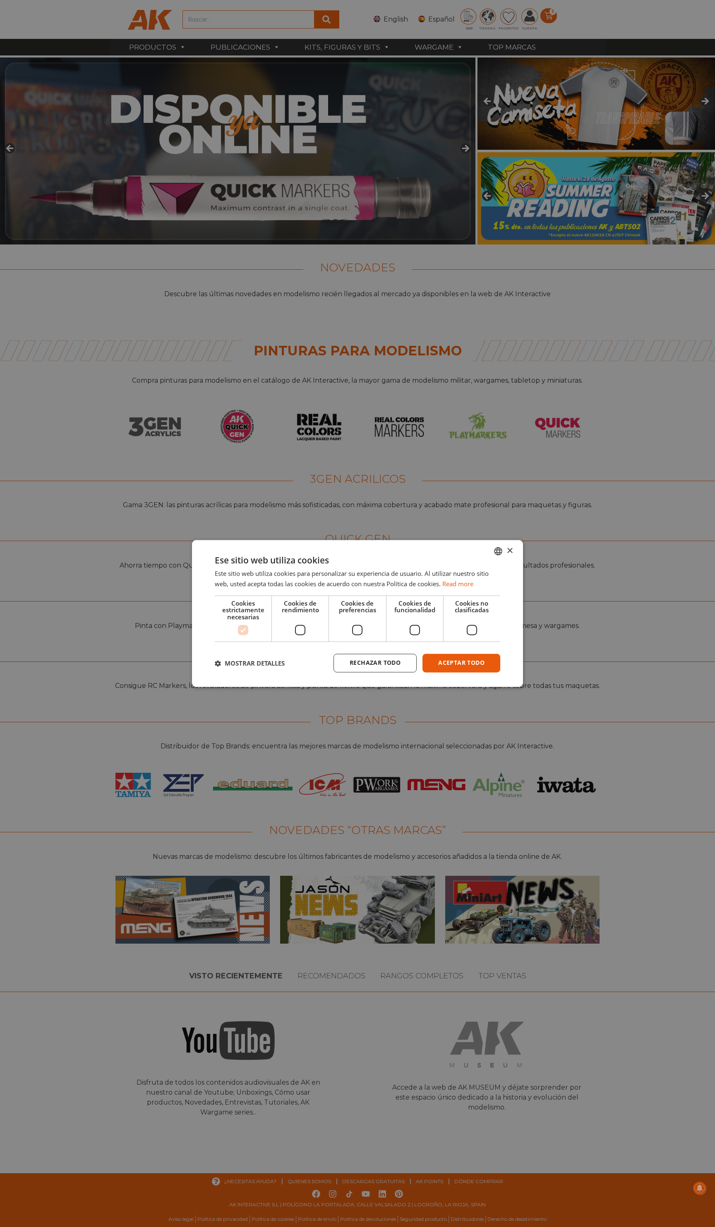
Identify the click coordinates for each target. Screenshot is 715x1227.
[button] (250, 663)
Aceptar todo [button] (461, 663)
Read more (457, 584)
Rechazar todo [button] (375, 663)
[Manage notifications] (699, 1188)
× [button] (509, 551)
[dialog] (357, 613)
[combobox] (498, 551)
